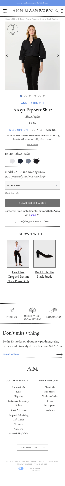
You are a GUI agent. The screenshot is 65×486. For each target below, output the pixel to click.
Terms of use (40, 464)
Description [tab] (18, 129)
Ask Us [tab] (51, 129)
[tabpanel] (32, 56)
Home (7, 19)
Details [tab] (37, 129)
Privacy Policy (38, 461)
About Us (49, 387)
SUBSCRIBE (59, 354)
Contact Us (18, 387)
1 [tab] (20, 96)
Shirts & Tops (18, 19)
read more (32, 144)
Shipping (18, 396)
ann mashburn (22, 461)
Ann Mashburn (32, 103)
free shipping (23, 221)
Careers (18, 429)
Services (18, 424)
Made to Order (50, 396)
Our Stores (50, 391)
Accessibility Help (18, 433)
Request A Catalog (18, 415)
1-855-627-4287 (53, 317)
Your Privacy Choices (35, 468)
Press (50, 401)
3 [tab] (30, 96)
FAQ (18, 391)
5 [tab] (39, 96)
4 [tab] (34, 96)
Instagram (49, 405)
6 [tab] (44, 96)
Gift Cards (18, 419)
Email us (11, 317)
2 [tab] (25, 96)
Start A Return (18, 410)
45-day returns (41, 221)
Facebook (50, 410)
